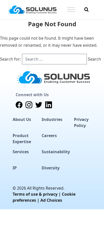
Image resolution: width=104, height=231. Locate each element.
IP (15, 168)
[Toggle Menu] (71, 9)
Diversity (51, 168)
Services (21, 152)
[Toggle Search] (86, 9)
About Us (22, 119)
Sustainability (56, 152)
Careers (49, 135)
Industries (52, 119)
